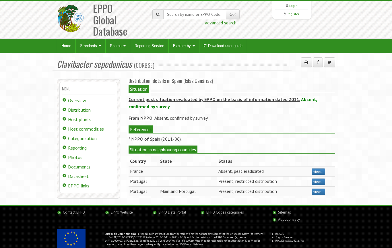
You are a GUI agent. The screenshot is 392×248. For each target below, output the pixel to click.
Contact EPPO (74, 212)
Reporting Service (149, 46)
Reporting (77, 148)
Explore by (182, 46)
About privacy (289, 219)
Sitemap (284, 212)
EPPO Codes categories (225, 212)
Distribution (79, 110)
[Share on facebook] (318, 62)
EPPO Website (122, 212)
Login (293, 5)
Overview (77, 100)
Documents (79, 167)
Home (66, 46)
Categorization (82, 138)
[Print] (306, 62)
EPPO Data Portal (172, 212)
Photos (116, 46)
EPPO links (78, 186)
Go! (233, 14)
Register (293, 14)
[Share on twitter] (329, 62)
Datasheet (78, 176)
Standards (89, 46)
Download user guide (224, 46)
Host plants (79, 119)
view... (318, 171)
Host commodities (86, 129)
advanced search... (222, 23)
